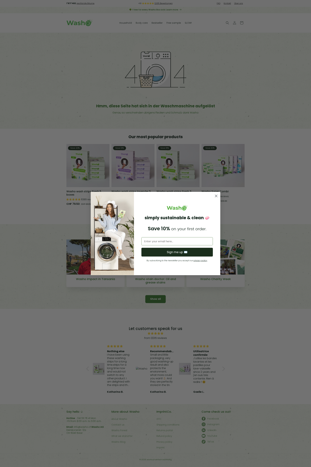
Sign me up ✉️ (177, 252)
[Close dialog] (216, 196)
